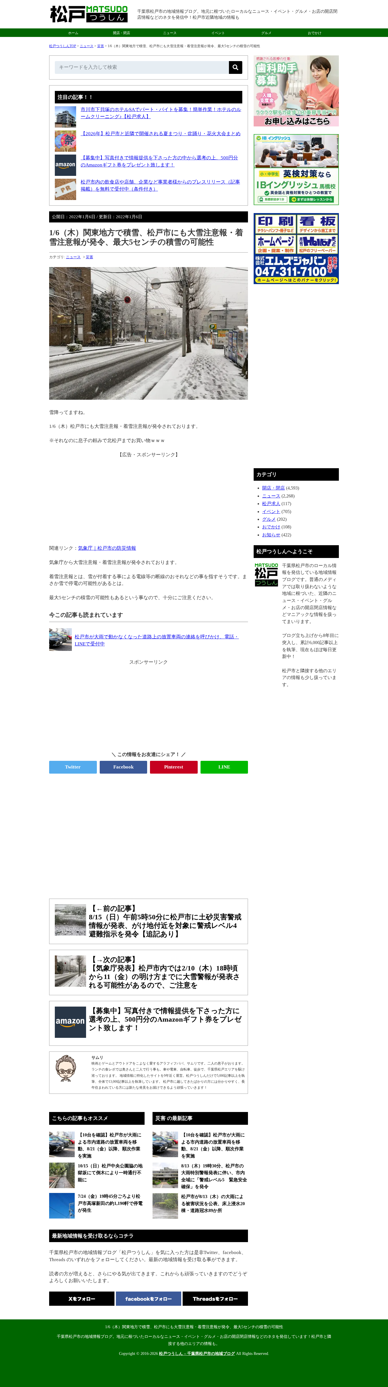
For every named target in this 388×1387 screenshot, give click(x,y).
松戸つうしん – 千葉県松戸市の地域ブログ (197, 1353)
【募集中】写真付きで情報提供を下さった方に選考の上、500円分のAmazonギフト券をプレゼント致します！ (165, 1019)
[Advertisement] (148, 498)
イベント (218, 33)
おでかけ (315, 33)
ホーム (73, 33)
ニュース (170, 33)
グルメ (266, 33)
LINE (224, 767)
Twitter (73, 767)
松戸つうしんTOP (62, 46)
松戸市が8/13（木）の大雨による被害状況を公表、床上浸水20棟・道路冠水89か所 (213, 1203)
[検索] (235, 67)
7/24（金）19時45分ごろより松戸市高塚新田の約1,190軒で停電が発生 (110, 1203)
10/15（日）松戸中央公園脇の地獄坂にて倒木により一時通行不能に (110, 1172)
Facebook (123, 767)
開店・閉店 (121, 33)
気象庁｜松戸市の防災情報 (107, 548)
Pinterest (173, 767)
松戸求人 (271, 503)
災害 (100, 46)
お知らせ (271, 534)
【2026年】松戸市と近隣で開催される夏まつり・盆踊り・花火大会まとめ (161, 133)
